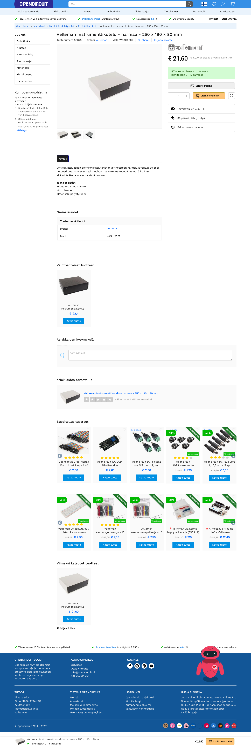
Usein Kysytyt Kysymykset (86, 712)
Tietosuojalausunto (26, 708)
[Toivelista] (211, 4)
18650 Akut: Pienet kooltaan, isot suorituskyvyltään (208, 704)
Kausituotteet (227, 11)
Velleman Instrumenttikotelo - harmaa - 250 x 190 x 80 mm (121, 393)
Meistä (74, 697)
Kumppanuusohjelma (138, 704)
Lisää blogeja (189, 712)
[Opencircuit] (34, 4)
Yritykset (213, 19)
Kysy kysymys (77, 352)
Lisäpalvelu (134, 692)
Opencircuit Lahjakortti (140, 697)
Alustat (88, 11)
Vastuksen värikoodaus (140, 708)
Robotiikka (113, 11)
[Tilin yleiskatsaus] (220, 4)
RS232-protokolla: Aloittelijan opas (203, 708)
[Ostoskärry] (230, 4)
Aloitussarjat (142, 11)
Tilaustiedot (22, 697)
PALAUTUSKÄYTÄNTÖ (28, 701)
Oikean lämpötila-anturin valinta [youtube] (207, 701)
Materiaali (199, 11)
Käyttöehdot (22, 704)
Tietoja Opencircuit (85, 692)
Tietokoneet (171, 11)
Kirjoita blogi (133, 701)
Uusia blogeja (191, 692)
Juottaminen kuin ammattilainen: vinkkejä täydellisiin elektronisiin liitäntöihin (208, 697)
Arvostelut (76, 701)
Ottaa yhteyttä (228, 19)
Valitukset (21, 712)
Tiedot (19, 692)
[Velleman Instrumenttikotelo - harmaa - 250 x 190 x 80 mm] (62, 135)
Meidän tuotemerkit (27, 11)
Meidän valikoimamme (84, 704)
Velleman (112, 228)
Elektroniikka (61, 11)
